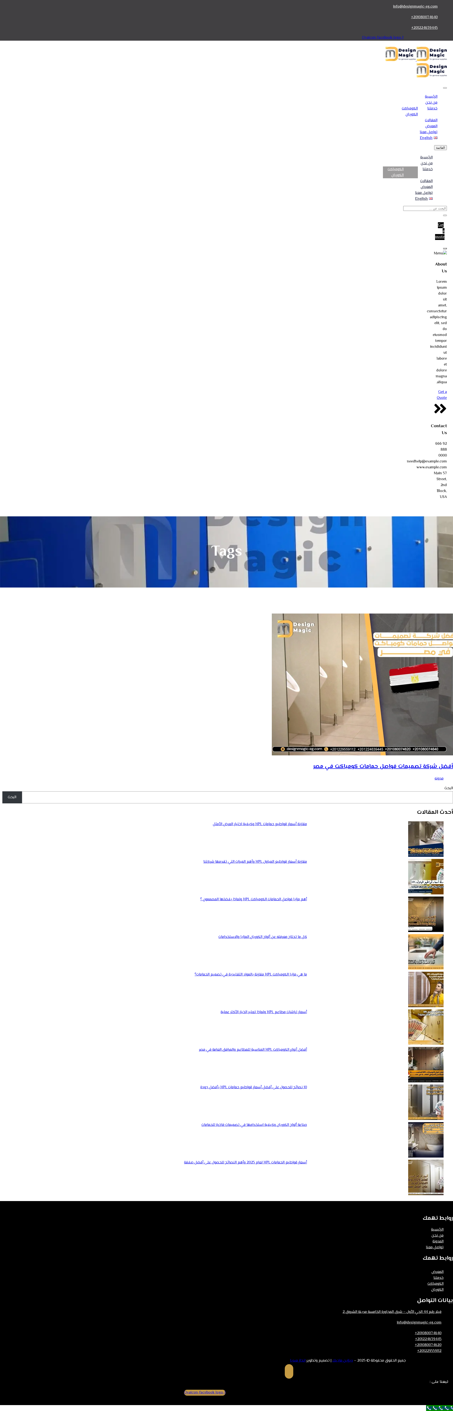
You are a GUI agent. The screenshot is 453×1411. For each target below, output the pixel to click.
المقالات (431, 120)
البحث (449, 788)
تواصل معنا (428, 132)
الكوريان (412, 115)
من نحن (431, 103)
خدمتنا (432, 109)
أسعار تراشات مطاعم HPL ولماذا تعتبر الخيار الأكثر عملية (264, 1012)
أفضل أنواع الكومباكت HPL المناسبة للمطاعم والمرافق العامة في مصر (253, 1050)
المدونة (438, 1242)
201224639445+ (424, 28)
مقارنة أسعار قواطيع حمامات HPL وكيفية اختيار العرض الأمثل (260, 824)
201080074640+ (424, 17)
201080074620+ (428, 1345)
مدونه (439, 779)
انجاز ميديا (298, 1361)
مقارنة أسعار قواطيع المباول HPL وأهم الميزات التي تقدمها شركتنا (255, 862)
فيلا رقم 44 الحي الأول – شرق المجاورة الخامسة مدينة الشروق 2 (392, 1312)
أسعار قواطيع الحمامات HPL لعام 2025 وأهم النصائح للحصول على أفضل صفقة (245, 1163)
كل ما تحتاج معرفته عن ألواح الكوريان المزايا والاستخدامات (262, 937)
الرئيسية (431, 97)
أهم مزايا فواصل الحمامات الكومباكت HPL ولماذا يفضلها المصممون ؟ (253, 899)
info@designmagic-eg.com (415, 7)
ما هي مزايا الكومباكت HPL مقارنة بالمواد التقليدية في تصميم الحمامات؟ (251, 975)
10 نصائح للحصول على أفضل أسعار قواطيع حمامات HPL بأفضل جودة (253, 1087)
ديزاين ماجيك (342, 1361)
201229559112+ (429, 1351)
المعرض (431, 126)
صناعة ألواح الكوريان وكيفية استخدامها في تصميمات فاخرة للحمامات (254, 1125)
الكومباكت (410, 109)
